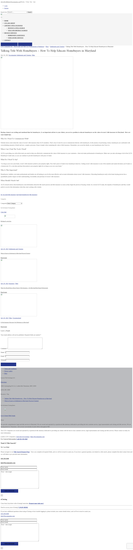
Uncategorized (17, 318)
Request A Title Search (16, 28)
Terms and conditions (10, 369)
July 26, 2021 (5, 249)
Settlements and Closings (24, 55)
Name (3, 352)
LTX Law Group (9, 23)
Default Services (10, 33)
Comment (4, 348)
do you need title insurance (8, 194)
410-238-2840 (4, 2)
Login (5, 6)
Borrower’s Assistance (16, 35)
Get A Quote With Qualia (8, 415)
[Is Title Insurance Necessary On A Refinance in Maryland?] (19, 315)
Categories (4, 203)
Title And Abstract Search (17, 30)
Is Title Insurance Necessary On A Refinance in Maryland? (15, 322)
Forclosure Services (15, 38)
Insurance (11, 283)
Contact (7, 40)
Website (3, 360)
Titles (33, 55)
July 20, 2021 (5, 283)
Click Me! (4, 212)
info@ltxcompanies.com (14, 2)
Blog (5, 373)
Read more (4, 258)
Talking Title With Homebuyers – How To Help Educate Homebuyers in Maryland (28, 398)
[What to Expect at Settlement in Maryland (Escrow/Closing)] (19, 246)
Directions (4, 382)
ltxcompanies (12, 55)
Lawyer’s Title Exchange (13, 25)
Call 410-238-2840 (21, 439)
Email (3, 356)
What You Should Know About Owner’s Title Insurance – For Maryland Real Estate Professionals (24, 288)
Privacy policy (8, 371)
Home (6, 20)
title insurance (33, 194)
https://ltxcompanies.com (37, 436)
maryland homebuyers (22, 194)
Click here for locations (22, 436)
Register (6, 8)
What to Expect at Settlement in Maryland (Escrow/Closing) (15, 253)
